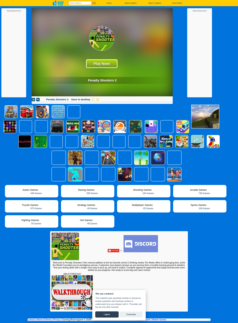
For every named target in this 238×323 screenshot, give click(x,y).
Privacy (56, 319)
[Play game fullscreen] (93, 99)
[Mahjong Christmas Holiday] (108, 174)
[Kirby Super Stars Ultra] (91, 158)
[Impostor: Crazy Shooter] (91, 174)
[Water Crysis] (75, 174)
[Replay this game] (97, 99)
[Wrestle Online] (174, 174)
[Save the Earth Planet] (157, 158)
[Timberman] (58, 174)
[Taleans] (124, 174)
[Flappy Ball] (141, 158)
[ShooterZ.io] (75, 158)
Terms (49, 319)
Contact (31, 319)
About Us (41, 319)
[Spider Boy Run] (174, 158)
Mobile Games (159, 319)
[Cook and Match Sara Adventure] (124, 158)
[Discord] (141, 251)
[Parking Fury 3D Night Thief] (58, 158)
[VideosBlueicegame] (72, 309)
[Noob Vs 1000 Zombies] (141, 174)
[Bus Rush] (108, 158)
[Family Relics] (157, 174)
